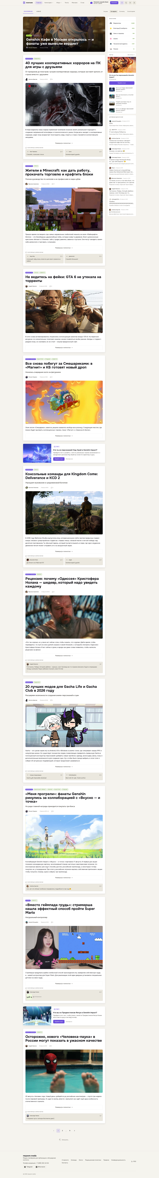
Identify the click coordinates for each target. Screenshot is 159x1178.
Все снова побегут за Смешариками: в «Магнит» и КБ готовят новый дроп (58, 365)
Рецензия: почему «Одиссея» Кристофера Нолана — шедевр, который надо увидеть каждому (62, 582)
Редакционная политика (93, 1160)
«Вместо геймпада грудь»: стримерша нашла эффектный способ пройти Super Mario (60, 909)
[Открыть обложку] (64, 104)
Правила (106, 1160)
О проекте (65, 1160)
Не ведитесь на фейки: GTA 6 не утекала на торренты (63, 279)
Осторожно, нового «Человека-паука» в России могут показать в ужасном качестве (63, 1038)
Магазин (74, 3)
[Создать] (122, 2)
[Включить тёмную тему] (130, 2)
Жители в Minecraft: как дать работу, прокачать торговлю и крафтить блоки (59, 172)
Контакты (65, 1163)
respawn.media (29, 1155)
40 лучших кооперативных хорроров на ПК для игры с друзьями (63, 65)
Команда (74, 1160)
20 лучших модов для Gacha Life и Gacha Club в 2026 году (61, 688)
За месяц (122, 11)
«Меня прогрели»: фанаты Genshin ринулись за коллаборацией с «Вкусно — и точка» (62, 798)
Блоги (81, 1160)
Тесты (67, 3)
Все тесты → (131, 55)
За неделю (114, 11)
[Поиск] (126, 2)
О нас (82, 3)
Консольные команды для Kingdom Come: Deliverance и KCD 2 (61, 476)
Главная (38, 3)
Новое (38, 11)
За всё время (131, 11)
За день (106, 11)
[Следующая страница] (74, 1131)
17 (54, 184)
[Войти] (134, 2)
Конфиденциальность (118, 1160)
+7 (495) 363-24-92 (42, 1163)
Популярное (28, 11)
